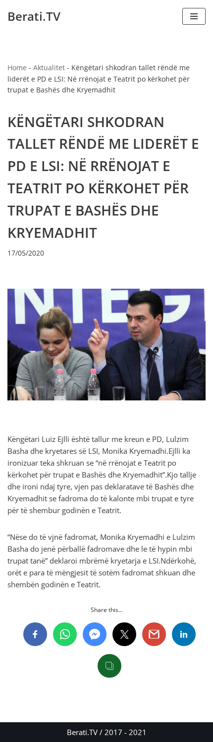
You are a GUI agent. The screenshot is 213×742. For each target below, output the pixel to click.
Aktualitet (49, 67)
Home (17, 67)
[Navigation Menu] (194, 16)
